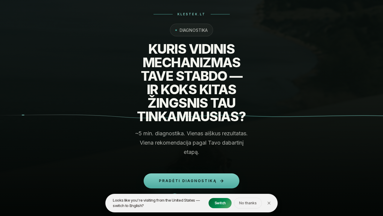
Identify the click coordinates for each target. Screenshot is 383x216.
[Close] (269, 203)
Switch (220, 203)
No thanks (248, 203)
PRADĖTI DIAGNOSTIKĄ (188, 180)
